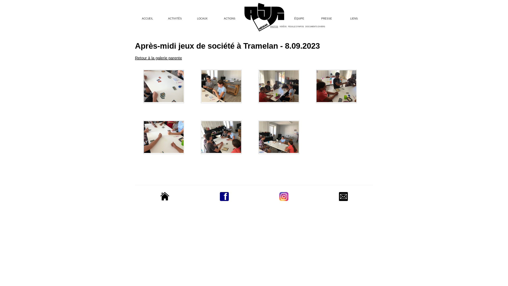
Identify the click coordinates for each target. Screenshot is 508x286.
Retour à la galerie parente (158, 58)
